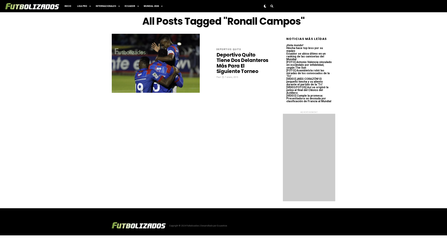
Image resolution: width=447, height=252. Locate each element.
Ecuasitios (222, 226)
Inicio (67, 6)
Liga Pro (82, 6)
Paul (219, 77)
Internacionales (106, 6)
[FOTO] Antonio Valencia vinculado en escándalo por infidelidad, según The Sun (309, 64)
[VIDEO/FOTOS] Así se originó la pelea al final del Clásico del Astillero (307, 90)
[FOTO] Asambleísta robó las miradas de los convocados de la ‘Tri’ (308, 73)
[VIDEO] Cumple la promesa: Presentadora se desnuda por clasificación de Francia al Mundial (308, 98)
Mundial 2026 (151, 6)
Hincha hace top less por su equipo (304, 49)
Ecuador (130, 6)
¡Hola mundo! (294, 45)
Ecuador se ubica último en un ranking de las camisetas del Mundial (306, 56)
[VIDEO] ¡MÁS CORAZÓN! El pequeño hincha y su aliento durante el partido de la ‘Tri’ (304, 81)
